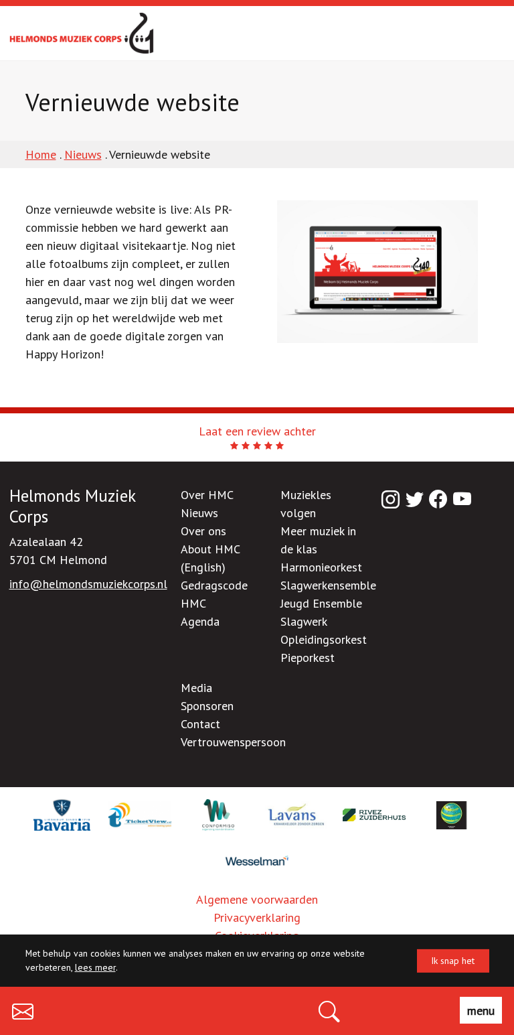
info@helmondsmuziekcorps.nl (88, 584)
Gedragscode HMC (214, 594)
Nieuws (83, 154)
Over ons (203, 531)
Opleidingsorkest (323, 639)
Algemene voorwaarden (257, 899)
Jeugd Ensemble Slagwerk (321, 612)
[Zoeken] (329, 1008)
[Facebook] (438, 499)
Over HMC (207, 494)
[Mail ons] (22, 1008)
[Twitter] (414, 499)
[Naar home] (81, 33)
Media (196, 687)
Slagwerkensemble (328, 585)
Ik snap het (453, 961)
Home (40, 154)
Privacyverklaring (257, 917)
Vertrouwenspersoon (233, 742)
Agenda (200, 621)
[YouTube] (462, 499)
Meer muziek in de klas (318, 540)
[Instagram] (390, 499)
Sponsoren (207, 705)
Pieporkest (307, 657)
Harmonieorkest (321, 567)
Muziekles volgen (305, 504)
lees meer (95, 967)
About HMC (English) (210, 558)
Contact (200, 724)
